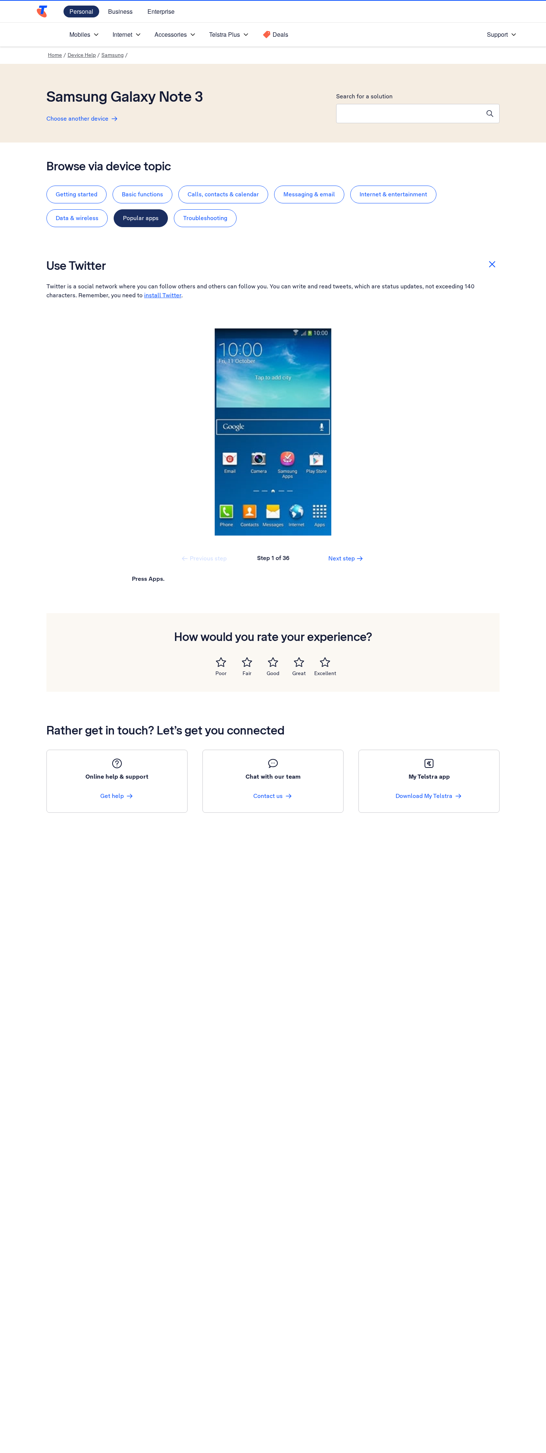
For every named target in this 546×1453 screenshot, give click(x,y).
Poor (221, 673)
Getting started (76, 194)
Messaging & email (309, 194)
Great (299, 673)
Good (273, 673)
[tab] (76, 194)
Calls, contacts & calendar (223, 194)
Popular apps (141, 218)
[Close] (492, 264)
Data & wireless (77, 218)
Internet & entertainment (393, 194)
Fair (247, 673)
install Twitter (162, 295)
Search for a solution (364, 96)
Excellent (325, 673)
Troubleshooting (205, 218)
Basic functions (142, 194)
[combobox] (408, 113)
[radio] (221, 662)
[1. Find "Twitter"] (273, 432)
